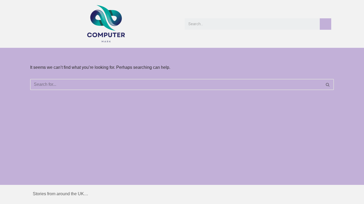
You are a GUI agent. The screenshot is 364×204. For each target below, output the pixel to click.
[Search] (325, 24)
